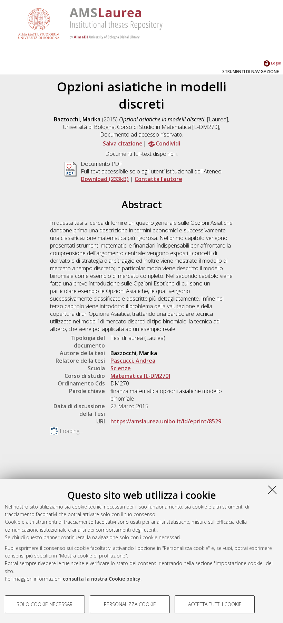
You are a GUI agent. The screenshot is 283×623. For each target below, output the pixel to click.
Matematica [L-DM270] (140, 376)
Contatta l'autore (158, 179)
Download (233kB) (105, 179)
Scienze (120, 368)
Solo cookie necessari (45, 604)
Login (275, 63)
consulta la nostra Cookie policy (101, 578)
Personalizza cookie (130, 604)
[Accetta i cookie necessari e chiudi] (272, 489)
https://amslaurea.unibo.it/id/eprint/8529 (165, 421)
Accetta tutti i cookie (215, 604)
